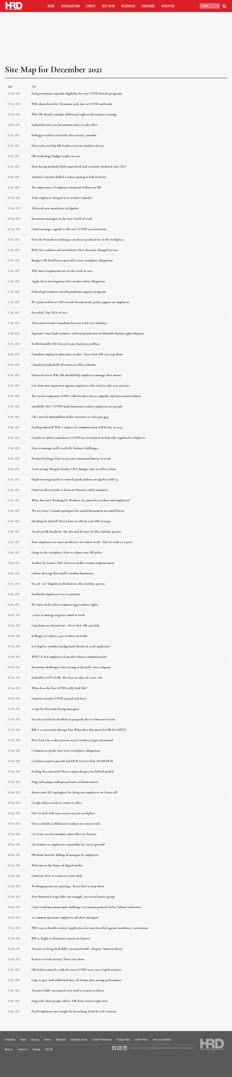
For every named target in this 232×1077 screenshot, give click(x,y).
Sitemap (36, 1049)
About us (9, 1049)
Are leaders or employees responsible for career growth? (68, 844)
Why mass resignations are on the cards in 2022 (62, 271)
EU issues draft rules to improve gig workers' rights (65, 605)
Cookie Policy (141, 1039)
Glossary (35, 1039)
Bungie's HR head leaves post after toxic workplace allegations (72, 260)
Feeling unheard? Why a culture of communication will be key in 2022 (77, 427)
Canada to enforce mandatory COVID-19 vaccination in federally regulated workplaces (88, 438)
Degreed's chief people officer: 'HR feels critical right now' (70, 1001)
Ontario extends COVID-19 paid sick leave (59, 698)
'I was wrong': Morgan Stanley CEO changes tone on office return (74, 469)
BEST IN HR (108, 6)
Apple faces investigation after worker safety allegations (68, 281)
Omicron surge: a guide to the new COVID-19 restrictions (69, 229)
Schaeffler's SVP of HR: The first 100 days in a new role (67, 678)
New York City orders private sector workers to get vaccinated (72, 740)
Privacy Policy (123, 1039)
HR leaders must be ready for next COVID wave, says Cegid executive (77, 970)
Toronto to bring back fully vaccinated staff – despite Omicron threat (77, 949)
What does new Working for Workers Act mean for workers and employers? (81, 500)
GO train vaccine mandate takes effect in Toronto (64, 834)
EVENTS (90, 6)
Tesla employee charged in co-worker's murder (62, 198)
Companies (10, 1039)
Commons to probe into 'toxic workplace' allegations (66, 751)
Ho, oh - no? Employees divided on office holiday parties (68, 584)
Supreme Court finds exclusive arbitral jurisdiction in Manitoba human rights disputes (88, 333)
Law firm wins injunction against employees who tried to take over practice (81, 385)
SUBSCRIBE (148, 6)
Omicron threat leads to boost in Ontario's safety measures (70, 490)
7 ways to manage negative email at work (58, 615)
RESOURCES (128, 6)
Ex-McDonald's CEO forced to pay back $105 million (65, 344)
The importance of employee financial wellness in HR (66, 187)
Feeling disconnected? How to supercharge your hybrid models (73, 771)
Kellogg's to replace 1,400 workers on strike (59, 636)
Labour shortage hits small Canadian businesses (62, 573)
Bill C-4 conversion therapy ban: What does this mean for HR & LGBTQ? (79, 730)
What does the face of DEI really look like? (59, 688)
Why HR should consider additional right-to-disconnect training (74, 114)
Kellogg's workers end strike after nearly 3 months (64, 135)
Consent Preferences (102, 1039)
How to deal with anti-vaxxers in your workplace (63, 813)
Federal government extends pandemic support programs (69, 292)
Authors (47, 1039)
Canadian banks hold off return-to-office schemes (64, 365)
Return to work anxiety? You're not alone (58, 959)
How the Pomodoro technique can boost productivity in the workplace (78, 239)
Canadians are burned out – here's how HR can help (65, 625)
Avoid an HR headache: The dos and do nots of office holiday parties (76, 532)
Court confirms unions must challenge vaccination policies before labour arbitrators (86, 907)
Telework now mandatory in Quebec (55, 208)
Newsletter (61, 1039)
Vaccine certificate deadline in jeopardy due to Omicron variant (73, 719)
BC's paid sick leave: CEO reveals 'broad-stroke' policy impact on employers (80, 302)
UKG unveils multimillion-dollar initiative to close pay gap (70, 417)
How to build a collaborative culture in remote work (66, 824)
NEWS (51, 6)
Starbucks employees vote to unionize (56, 594)
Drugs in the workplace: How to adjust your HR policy (67, 552)
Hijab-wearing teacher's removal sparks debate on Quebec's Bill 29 (75, 479)
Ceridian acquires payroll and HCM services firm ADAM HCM (72, 761)
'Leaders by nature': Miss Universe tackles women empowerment (73, 563)
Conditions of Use (79, 1039)
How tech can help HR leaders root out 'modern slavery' (68, 146)
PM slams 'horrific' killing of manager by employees (65, 855)
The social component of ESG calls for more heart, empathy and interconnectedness (86, 396)
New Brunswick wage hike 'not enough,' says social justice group (73, 897)
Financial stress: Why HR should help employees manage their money (77, 375)
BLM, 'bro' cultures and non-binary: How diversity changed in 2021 (75, 250)
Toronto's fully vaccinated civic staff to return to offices (68, 990)
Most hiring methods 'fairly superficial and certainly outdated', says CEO (79, 166)
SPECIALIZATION (70, 6)
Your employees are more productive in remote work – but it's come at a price (82, 542)
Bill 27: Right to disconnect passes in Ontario (61, 938)
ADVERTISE (167, 6)
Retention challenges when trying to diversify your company (71, 667)
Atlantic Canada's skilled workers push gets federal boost (69, 177)
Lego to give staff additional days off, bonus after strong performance (77, 980)
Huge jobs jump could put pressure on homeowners (65, 782)
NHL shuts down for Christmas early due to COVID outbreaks (72, 104)
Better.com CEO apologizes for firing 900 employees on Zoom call (74, 792)
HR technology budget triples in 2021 (56, 156)
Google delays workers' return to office (57, 803)
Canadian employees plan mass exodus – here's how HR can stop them (77, 354)
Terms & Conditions (162, 1039)
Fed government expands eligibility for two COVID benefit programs (77, 93)
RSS (47, 1049)
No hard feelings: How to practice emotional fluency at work (71, 459)
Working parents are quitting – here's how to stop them (68, 886)
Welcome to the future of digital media (57, 865)
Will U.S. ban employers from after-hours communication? (69, 657)
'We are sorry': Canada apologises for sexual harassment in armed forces (78, 511)
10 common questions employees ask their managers (65, 917)
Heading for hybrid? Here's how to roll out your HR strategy (71, 521)
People (23, 1039)
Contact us (23, 1049)
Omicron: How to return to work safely (57, 876)
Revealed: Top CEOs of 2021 (49, 312)
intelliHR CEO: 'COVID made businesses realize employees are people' (77, 406)
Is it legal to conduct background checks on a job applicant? (71, 646)
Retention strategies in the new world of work (62, 219)
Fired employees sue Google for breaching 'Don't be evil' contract (74, 1011)
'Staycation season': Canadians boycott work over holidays (69, 323)
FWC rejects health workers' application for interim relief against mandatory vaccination (90, 928)
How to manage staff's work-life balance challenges (65, 448)
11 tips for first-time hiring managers (55, 709)
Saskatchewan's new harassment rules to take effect (65, 125)
